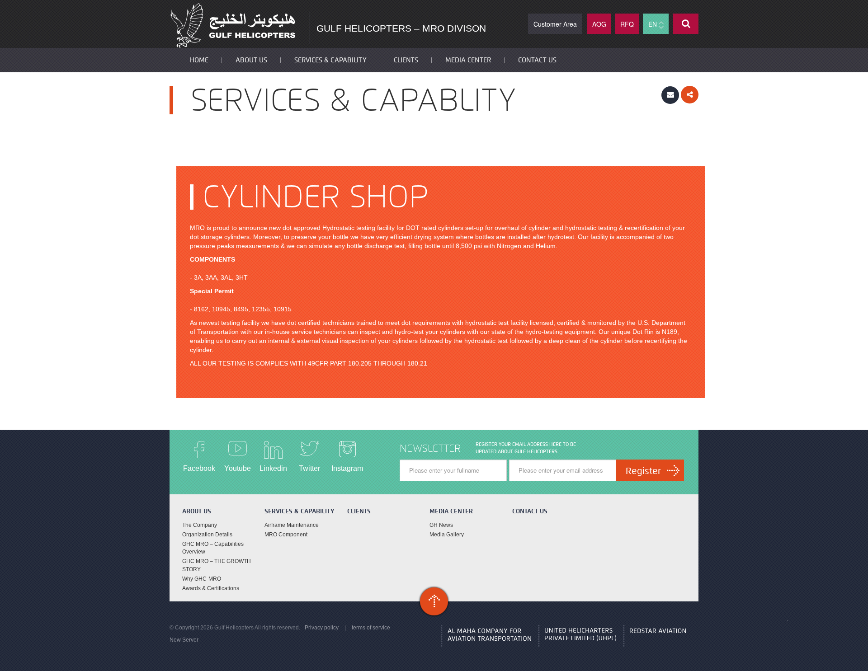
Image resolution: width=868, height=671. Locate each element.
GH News (441, 525)
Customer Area (555, 23)
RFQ (627, 23)
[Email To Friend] (670, 94)
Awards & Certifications (210, 588)
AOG (599, 23)
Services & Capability (330, 60)
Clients (406, 60)
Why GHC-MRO (201, 579)
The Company (199, 525)
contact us (537, 60)
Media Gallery (446, 534)
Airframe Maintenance (291, 525)
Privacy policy (322, 627)
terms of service (371, 627)
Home (199, 60)
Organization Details (207, 534)
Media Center (468, 60)
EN (653, 23)
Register (643, 470)
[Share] (689, 94)
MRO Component (285, 534)
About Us (251, 60)
